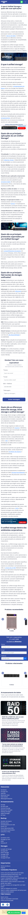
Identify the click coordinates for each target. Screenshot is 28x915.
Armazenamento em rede (8, 824)
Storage (3, 804)
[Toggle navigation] (25, 2)
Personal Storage (5, 808)
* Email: (5, 377)
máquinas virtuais (9, 160)
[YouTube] (7, 905)
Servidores (4, 790)
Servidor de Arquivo (6, 821)
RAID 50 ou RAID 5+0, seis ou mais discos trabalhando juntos (13, 718)
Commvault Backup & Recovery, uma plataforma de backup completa (11, 875)
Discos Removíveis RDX (7, 828)
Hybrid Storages (5, 813)
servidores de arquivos (15, 451)
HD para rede (4, 806)
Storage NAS (4, 851)
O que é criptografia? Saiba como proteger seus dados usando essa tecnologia (14, 879)
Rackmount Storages (6, 810)
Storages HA (4, 791)
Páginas (3, 867)
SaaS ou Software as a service (9, 888)
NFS (6, 441)
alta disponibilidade (14, 335)
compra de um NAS (10, 568)
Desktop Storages (6, 811)
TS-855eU (11, 684)
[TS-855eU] (11, 675)
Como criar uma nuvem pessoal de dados (12, 873)
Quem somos (4, 897)
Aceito (23, 913)
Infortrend (18, 291)
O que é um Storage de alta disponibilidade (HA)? (11, 772)
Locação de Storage (6, 849)
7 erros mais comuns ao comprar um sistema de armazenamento (12, 745)
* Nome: (5, 370)
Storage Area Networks (18, 472)
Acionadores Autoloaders (8, 830)
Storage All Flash (5, 858)
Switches (3, 793)
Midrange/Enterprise (6, 798)
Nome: (3, 644)
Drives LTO (4, 826)
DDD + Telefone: (7, 383)
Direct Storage (5, 852)
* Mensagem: (7, 390)
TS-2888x (11, 630)
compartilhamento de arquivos (12, 251)
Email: (3, 650)
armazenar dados (6, 182)
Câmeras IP (4, 843)
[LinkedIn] (3, 905)
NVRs (2, 841)
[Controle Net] (4, 2)
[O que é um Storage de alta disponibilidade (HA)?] (13, 763)
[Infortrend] (14, 127)
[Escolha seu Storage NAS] (14, 521)
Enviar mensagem (14, 399)
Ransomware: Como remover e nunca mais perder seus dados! (12, 882)
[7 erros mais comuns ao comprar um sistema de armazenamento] (13, 735)
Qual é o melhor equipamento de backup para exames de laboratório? (13, 891)
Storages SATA (5, 854)
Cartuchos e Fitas (5, 831)
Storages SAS (4, 856)
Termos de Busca (5, 866)
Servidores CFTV (5, 838)
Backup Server (5, 823)
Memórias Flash (5, 795)
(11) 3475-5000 (14, 639)
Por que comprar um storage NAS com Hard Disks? (13, 885)
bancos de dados (11, 36)
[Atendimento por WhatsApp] (21, 2)
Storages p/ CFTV (5, 839)
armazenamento (5, 118)
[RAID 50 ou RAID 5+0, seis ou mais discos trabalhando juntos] (13, 708)
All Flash (3, 815)
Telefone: (3, 656)
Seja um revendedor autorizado (9, 898)
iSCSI (16, 508)
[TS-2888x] (11, 622)
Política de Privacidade (7, 900)
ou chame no (14, 641)
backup (13, 203)
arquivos (17, 428)
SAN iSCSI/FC (4, 797)
